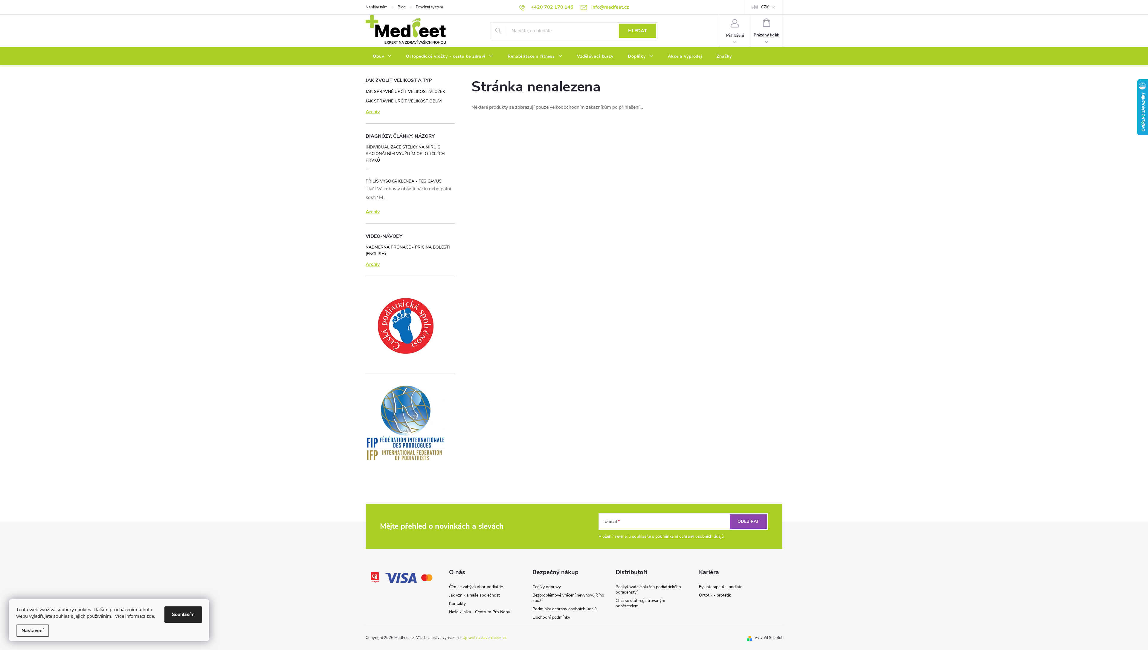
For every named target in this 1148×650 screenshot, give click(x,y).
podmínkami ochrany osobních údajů (689, 536)
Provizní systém (429, 7)
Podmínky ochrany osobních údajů (564, 609)
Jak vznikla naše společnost (474, 595)
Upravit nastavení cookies (484, 637)
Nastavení (33, 630)
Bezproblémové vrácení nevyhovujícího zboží (568, 597)
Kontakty (457, 603)
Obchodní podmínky (551, 617)
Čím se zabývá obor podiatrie (476, 587)
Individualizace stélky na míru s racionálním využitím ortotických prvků (405, 153)
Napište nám (376, 7)
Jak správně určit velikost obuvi (404, 101)
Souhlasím (183, 614)
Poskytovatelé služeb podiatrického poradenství (648, 589)
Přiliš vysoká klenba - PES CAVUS (404, 181)
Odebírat (748, 521)
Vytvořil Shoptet (768, 637)
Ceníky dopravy (546, 587)
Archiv (373, 111)
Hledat (637, 30)
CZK (765, 7)
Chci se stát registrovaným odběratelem (640, 603)
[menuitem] (382, 56)
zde (150, 616)
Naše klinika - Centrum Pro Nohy (479, 612)
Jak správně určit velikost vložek (405, 91)
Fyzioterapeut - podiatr (720, 587)
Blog (402, 7)
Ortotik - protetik (715, 595)
